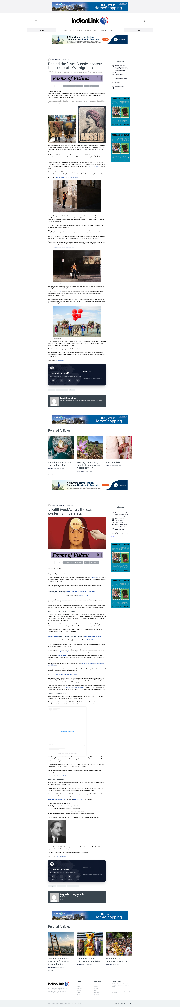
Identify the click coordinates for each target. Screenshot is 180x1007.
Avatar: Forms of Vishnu (121, 78)
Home (49, 55)
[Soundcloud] (122, 1003)
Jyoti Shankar (56, 59)
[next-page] (52, 474)
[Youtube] (131, 1003)
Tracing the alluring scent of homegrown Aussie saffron (88, 465)
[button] (144, 21)
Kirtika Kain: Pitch (119, 84)
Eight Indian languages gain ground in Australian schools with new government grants (121, 985)
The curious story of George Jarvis (64, 248)
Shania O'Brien (80, 471)
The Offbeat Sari (119, 74)
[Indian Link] (90, 21)
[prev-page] (49, 474)
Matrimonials (113, 462)
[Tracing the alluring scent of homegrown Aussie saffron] (90, 447)
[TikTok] (125, 1003)
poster (65, 389)
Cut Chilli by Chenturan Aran (122, 88)
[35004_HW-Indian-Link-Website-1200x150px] (90, 6)
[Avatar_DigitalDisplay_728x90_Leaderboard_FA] (77, 78)
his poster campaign (93, 166)
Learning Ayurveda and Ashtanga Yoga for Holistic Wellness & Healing (121, 68)
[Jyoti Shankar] (49, 59)
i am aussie (51, 389)
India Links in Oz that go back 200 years (66, 177)
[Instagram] (116, 1003)
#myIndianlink (59, 360)
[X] (128, 1003)
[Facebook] (113, 1003)
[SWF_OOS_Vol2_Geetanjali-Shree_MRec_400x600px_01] (120, 111)
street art (72, 389)
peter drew (59, 389)
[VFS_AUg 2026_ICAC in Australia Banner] (90, 39)
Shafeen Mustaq (52, 468)
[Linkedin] (119, 1003)
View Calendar (114, 91)
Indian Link (108, 465)
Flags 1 (59, 291)
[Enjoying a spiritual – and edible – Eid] (61, 447)
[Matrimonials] (119, 447)
